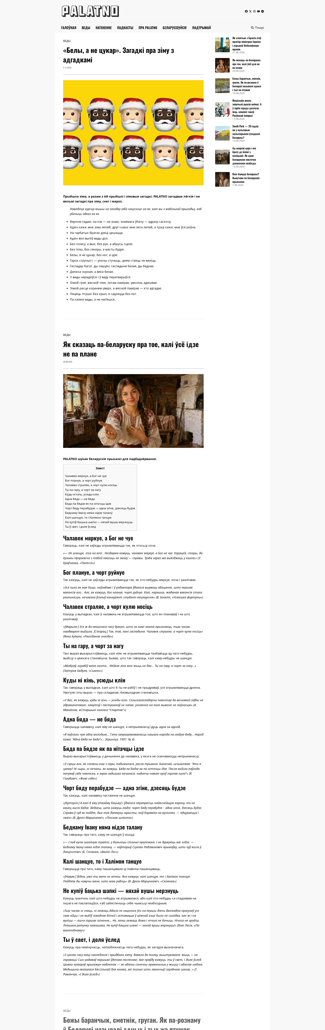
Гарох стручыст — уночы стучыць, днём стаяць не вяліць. (113, 260)
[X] (250, 11)
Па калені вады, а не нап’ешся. (92, 299)
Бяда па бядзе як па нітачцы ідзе (88, 504)
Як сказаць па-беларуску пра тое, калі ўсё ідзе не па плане (246, 64)
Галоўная (68, 27)
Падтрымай (201, 27)
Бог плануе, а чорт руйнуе (83, 480)
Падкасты (125, 27)
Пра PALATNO (148, 27)
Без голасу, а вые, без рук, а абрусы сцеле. (101, 244)
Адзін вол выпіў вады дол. (89, 238)
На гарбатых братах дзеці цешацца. (96, 233)
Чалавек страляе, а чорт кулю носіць (91, 485)
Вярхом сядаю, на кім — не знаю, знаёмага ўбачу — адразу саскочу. (120, 222)
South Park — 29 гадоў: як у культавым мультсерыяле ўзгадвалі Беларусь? (246, 132)
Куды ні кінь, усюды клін (82, 494)
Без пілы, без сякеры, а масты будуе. (97, 249)
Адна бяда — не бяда (80, 499)
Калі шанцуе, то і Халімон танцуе (88, 517)
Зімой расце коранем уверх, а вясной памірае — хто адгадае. (116, 288)
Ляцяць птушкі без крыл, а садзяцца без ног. (103, 294)
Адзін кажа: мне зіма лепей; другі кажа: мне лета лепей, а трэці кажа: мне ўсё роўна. (133, 227)
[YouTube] (258, 11)
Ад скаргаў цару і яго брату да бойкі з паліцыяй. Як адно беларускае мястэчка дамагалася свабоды (244, 155)
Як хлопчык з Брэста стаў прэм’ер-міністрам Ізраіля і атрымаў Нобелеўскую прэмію (246, 43)
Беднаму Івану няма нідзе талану (89, 513)
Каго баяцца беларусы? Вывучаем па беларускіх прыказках (246, 178)
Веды (86, 27)
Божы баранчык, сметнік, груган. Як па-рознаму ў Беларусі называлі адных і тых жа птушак (246, 84)
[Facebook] (246, 11)
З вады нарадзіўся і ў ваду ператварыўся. (100, 277)
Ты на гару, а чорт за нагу (83, 490)
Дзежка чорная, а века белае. (92, 272)
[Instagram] (254, 11)
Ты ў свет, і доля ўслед (80, 527)
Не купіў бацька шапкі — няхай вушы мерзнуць (99, 522)
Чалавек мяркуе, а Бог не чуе (86, 476)
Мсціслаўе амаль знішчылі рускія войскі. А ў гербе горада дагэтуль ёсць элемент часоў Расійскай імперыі (247, 108)
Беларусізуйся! (175, 27)
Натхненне (104, 27)
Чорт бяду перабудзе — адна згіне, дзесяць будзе (100, 508)
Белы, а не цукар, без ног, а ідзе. (94, 255)
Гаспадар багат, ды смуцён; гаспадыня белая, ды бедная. (112, 266)
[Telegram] (262, 11)
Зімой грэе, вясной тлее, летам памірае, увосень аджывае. (114, 283)
